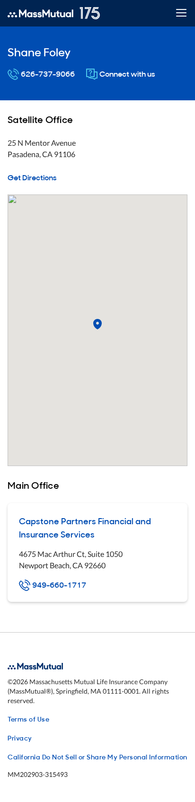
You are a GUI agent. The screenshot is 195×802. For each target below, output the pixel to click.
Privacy (20, 737)
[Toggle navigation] (181, 13)
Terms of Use (28, 718)
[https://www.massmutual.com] (54, 13)
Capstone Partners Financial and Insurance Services (85, 527)
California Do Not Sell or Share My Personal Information (97, 756)
